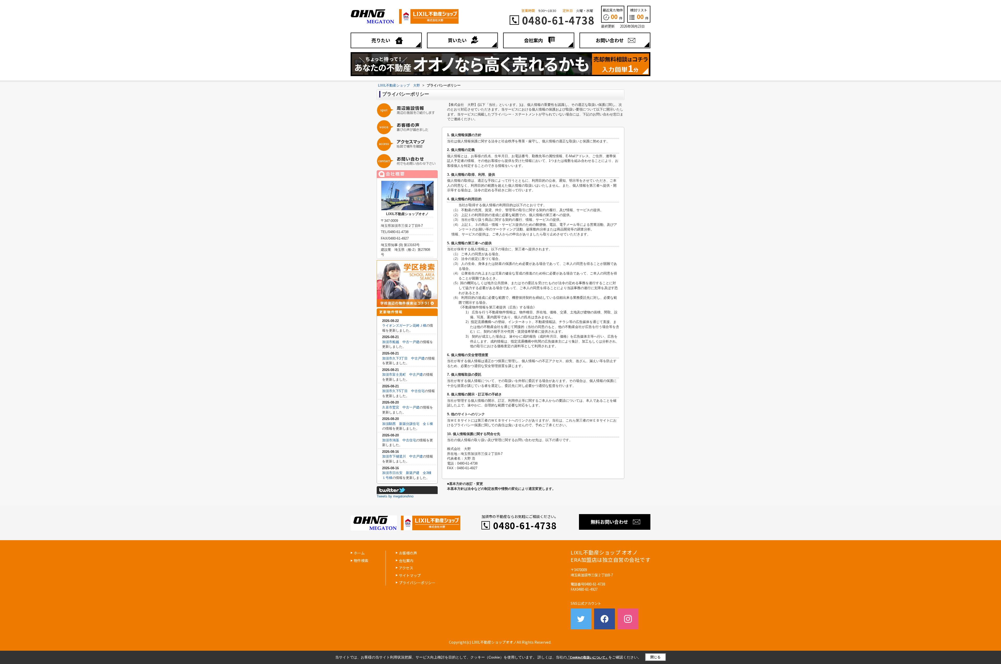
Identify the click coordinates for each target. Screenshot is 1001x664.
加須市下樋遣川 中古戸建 (402, 456)
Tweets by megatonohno (395, 496)
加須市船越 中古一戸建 (400, 342)
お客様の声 (408, 553)
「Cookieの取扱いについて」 (587, 657)
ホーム (359, 553)
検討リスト (639, 14)
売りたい (380, 40)
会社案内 (533, 40)
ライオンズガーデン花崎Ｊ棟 (404, 325)
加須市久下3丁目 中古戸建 (403, 358)
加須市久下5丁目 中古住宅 (403, 391)
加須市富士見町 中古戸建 (402, 374)
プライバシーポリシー (417, 582)
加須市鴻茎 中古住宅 (399, 440)
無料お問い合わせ (609, 521)
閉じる (655, 657)
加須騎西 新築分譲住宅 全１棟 (407, 424)
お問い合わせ (610, 40)
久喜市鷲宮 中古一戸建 (400, 407)
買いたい (457, 40)
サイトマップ (410, 575)
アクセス (406, 567)
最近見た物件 (613, 14)
